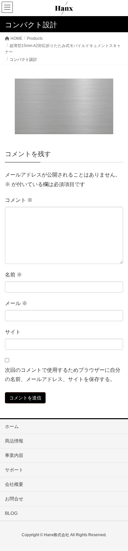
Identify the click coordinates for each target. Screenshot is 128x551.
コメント (18, 200)
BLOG (11, 513)
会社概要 (14, 484)
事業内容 (14, 455)
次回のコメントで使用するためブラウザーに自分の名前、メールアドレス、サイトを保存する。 (62, 374)
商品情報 (14, 440)
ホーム (12, 426)
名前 (13, 274)
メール (16, 303)
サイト (13, 332)
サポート (14, 469)
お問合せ (14, 498)
